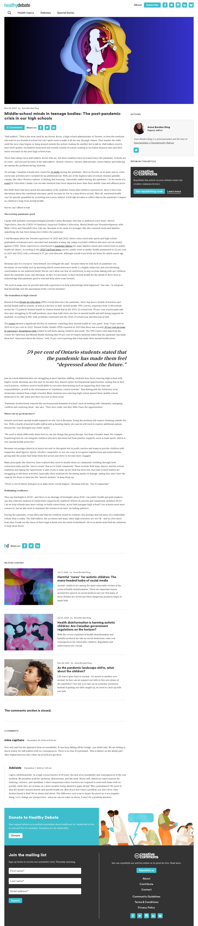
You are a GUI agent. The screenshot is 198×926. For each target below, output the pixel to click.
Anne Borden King (30, 108)
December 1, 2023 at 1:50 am (38, 768)
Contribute (146, 884)
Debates (45, 12)
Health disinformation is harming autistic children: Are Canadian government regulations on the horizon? (86, 626)
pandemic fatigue (63, 246)
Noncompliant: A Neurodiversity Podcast (154, 142)
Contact (146, 889)
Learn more (174, 191)
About (138, 5)
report (7, 183)
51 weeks (54, 172)
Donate (15, 835)
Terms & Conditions (146, 902)
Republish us (146, 870)
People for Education (30, 302)
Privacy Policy (146, 907)
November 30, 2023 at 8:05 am (41, 740)
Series (65, 12)
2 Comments (14, 127)
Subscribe (152, 5)
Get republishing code (149, 191)
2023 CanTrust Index (50, 249)
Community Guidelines (146, 896)
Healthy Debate (17, 5)
